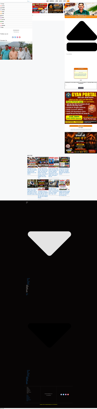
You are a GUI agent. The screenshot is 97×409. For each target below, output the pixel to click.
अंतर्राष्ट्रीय (27, 286)
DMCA (27, 400)
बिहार (27, 280)
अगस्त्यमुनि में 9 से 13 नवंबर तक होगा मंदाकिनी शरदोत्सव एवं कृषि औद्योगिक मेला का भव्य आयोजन (32, 171)
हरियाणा (28, 283)
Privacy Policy (28, 390)
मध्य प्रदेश (28, 281)
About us (28, 388)
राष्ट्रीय (27, 285)
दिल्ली (27, 279)
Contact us (28, 389)
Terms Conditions (29, 399)
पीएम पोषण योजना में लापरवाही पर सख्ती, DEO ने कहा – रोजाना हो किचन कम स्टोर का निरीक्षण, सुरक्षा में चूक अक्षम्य (53, 191)
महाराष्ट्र (28, 282)
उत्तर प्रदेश (28, 278)
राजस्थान (28, 284)
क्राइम (27, 287)
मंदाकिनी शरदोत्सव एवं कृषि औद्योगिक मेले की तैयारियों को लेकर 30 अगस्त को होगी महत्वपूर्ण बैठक (64, 193)
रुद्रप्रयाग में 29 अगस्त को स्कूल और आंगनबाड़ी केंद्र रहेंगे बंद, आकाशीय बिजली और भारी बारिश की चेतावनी (64, 171)
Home (27, 387)
